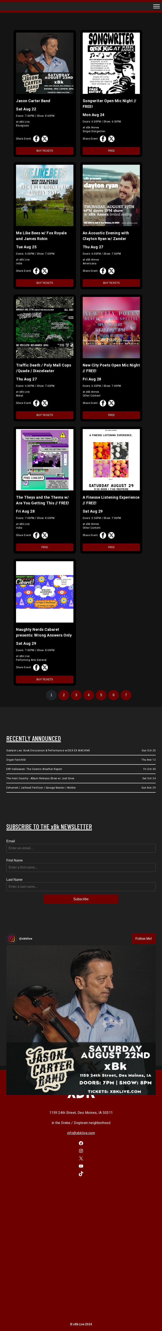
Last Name (14, 879)
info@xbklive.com (81, 1133)
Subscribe (81, 899)
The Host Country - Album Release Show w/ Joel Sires (40, 778)
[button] (81, 1020)
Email (10, 841)
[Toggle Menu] (156, 6)
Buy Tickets (44, 150)
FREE (111, 150)
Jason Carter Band (33, 101)
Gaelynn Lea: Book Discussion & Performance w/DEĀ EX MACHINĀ (48, 750)
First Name (14, 860)
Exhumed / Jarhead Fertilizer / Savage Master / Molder (41, 787)
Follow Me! (143, 938)
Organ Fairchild (16, 759)
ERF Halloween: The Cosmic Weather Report (34, 769)
